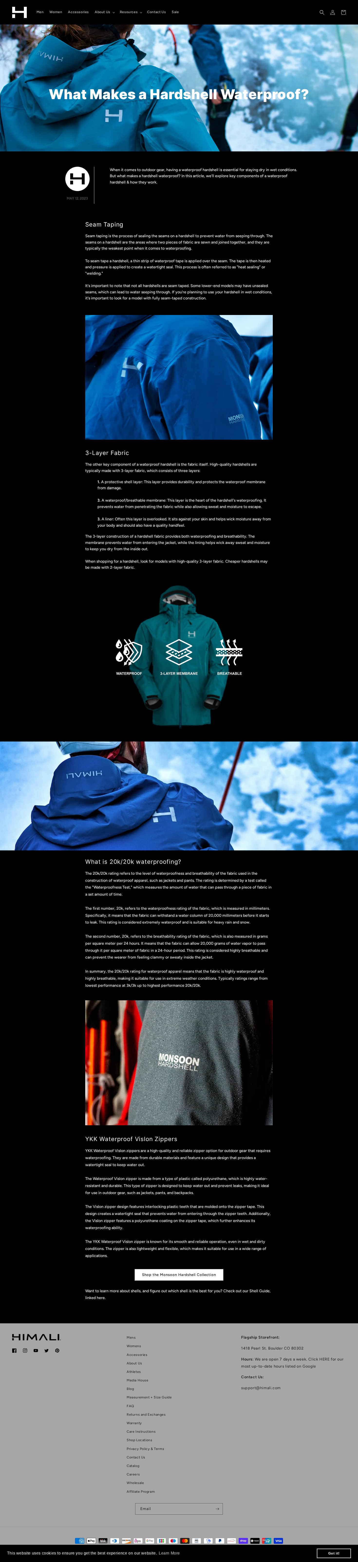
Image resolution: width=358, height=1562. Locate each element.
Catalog (133, 1466)
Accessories (137, 1355)
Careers (133, 1474)
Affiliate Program (141, 1492)
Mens (131, 1337)
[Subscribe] (217, 1509)
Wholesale (135, 1483)
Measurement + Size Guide (149, 1397)
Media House (138, 1380)
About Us (134, 1363)
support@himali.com (261, 1388)
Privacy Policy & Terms (145, 1449)
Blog (130, 1389)
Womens (134, 1346)
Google (309, 1366)
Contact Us (136, 1457)
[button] (104, 12)
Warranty (134, 1423)
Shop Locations (139, 1440)
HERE (324, 1359)
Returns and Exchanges (146, 1415)
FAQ (130, 1406)
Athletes (134, 1372)
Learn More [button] (169, 1553)
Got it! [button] (334, 1553)
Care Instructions (141, 1432)
